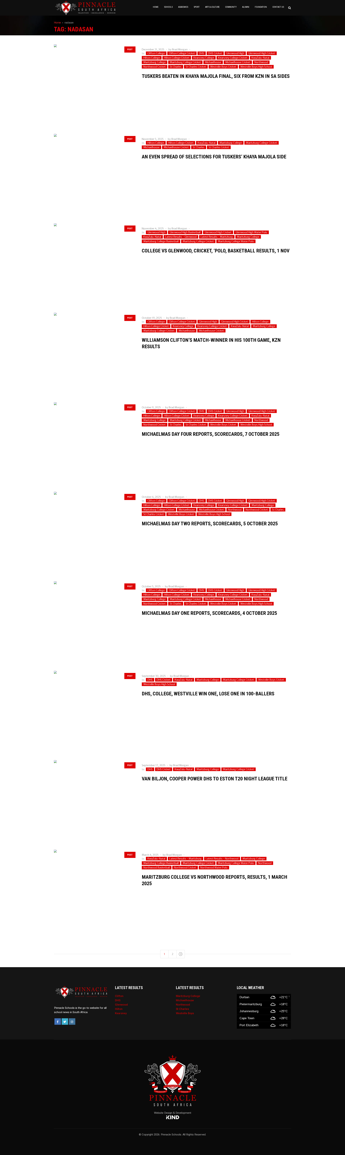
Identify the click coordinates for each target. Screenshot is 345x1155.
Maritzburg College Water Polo (236, 241)
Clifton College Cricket (182, 53)
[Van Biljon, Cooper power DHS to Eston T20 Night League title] (94, 800)
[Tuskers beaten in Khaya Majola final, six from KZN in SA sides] (94, 84)
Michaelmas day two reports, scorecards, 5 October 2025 (210, 524)
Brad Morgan (180, 49)
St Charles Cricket (196, 66)
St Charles (175, 66)
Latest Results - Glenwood (181, 236)
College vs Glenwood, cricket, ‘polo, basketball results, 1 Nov (215, 251)
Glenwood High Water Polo (251, 232)
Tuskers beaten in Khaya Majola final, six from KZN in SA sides (216, 76)
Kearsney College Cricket (232, 57)
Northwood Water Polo (213, 867)
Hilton (119, 1009)
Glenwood (121, 1005)
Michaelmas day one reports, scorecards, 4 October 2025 (209, 613)
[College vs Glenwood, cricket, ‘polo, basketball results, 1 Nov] (94, 263)
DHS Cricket (215, 53)
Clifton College (156, 53)
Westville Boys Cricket (223, 66)
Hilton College (151, 57)
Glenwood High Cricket (261, 53)
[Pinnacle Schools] (57, 8)
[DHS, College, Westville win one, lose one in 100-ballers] (94, 711)
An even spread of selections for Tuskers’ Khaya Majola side (214, 157)
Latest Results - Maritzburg (217, 236)
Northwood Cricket (154, 66)
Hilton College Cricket (176, 57)
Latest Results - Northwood (222, 858)
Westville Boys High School (256, 66)
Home (57, 23)
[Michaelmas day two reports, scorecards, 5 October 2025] (94, 532)
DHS (201, 53)
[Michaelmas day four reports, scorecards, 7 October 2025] (94, 442)
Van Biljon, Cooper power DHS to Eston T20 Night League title (214, 779)
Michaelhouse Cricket (237, 62)
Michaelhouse (213, 62)
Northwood (261, 62)
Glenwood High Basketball (185, 232)
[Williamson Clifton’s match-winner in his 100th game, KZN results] (94, 353)
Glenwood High (235, 53)
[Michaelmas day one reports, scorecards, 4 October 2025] (94, 621)
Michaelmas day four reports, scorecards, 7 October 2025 (210, 434)
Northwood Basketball (156, 867)
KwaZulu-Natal (260, 57)
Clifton (119, 996)
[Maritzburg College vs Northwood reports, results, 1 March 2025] (94, 890)
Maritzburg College (154, 62)
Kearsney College (204, 57)
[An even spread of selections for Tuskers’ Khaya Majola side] (94, 174)
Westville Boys (185, 1013)
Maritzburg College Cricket (185, 62)
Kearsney (121, 1013)
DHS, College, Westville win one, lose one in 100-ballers (208, 694)
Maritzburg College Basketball (161, 241)
